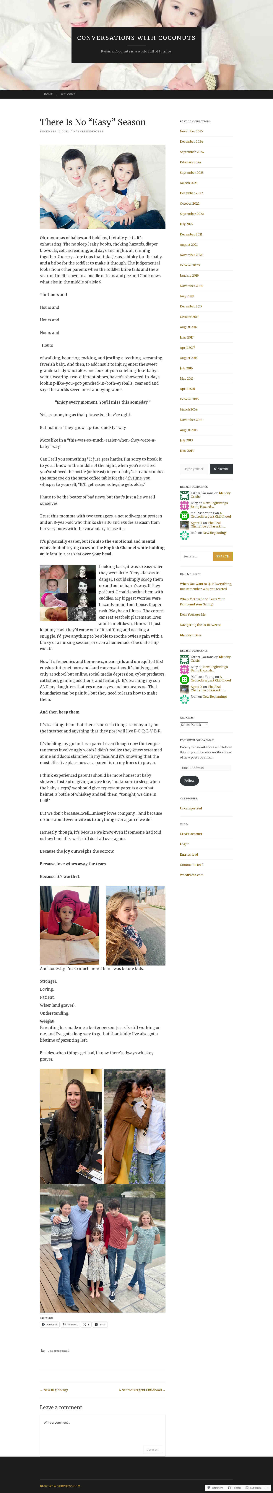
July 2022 (186, 224)
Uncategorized (58, 1350)
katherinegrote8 (88, 131)
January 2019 (189, 275)
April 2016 (187, 389)
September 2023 (192, 172)
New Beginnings (54, 1390)
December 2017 (191, 306)
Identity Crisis (191, 635)
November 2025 (191, 131)
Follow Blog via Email (197, 740)
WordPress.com (192, 875)
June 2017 (187, 337)
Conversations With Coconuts (136, 37)
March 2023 (188, 183)
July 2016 (186, 368)
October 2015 (189, 399)
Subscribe (221, 469)
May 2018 (187, 296)
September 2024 (192, 152)
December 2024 (191, 141)
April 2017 (187, 347)
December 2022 (191, 193)
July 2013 (186, 440)
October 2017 (189, 317)
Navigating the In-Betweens (200, 625)
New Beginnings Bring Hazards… (209, 504)
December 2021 (191, 234)
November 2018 (191, 286)
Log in (184, 844)
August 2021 (189, 244)
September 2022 (192, 214)
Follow (189, 780)
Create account (191, 834)
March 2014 (188, 409)
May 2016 (187, 378)
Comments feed (191, 865)
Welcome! (68, 94)
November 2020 (191, 255)
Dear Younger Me (193, 614)
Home (48, 94)
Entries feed (189, 854)
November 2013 (191, 420)
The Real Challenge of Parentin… (208, 524)
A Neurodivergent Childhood (142, 1390)
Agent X (196, 523)
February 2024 (190, 162)
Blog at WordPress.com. (60, 1486)
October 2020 (190, 265)
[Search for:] (206, 556)
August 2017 (188, 327)
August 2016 (189, 358)
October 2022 (189, 203)
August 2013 (189, 430)
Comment (152, 1449)
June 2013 (187, 451)
